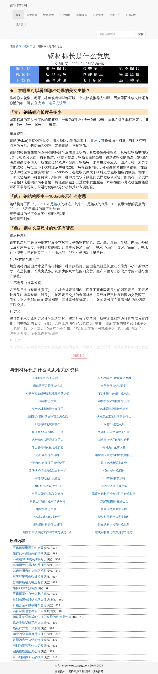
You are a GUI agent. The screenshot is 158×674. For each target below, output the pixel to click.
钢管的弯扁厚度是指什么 (30, 634)
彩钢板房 (81, 15)
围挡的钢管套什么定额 (28, 645)
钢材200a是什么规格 (114, 486)
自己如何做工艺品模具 (28, 657)
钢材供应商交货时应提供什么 (114, 455)
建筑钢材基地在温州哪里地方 (114, 532)
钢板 (57, 203)
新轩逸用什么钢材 (47, 455)
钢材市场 (29, 46)
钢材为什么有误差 (113, 447)
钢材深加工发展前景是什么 (114, 416)
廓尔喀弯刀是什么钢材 (47, 385)
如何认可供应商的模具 (28, 553)
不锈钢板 (65, 15)
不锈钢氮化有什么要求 (28, 593)
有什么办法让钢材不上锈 (47, 432)
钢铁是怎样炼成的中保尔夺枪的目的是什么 (42, 616)
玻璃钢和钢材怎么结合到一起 (47, 470)
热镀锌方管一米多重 (26, 628)
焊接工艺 (114, 15)
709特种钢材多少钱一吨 (47, 486)
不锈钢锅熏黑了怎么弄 (28, 547)
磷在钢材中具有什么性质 (114, 524)
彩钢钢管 (98, 15)
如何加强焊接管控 (25, 588)
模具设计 (20, 24)
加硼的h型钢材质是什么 (47, 378)
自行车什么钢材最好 (114, 385)
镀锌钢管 (48, 15)
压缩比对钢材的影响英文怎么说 (47, 416)
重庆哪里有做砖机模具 (28, 576)
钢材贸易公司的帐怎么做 (114, 401)
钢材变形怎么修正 (47, 509)
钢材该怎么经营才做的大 (47, 439)
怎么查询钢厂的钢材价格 (114, 439)
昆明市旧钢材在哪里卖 (113, 501)
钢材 (94, 140)
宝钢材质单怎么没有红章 (114, 432)
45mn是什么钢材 (114, 470)
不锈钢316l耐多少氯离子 (29, 559)
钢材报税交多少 (114, 424)
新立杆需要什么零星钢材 (114, 517)
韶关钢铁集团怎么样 (26, 651)
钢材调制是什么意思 (47, 478)
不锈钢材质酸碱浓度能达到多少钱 (47, 393)
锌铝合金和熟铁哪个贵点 (30, 605)
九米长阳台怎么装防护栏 (30, 570)
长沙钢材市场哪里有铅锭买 (47, 463)
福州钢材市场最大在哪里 (47, 409)
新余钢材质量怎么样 (114, 509)
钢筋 (28, 112)
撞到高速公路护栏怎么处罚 (31, 599)
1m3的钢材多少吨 (113, 478)
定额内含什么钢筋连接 (28, 639)
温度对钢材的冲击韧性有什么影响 (113, 493)
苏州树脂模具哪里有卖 (28, 582)
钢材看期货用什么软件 (113, 409)
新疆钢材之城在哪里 (47, 424)
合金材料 (131, 15)
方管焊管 (32, 15)
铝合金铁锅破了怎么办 (28, 622)
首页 (18, 15)
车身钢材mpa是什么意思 (114, 393)
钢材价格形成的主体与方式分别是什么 (47, 532)
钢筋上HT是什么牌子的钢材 (47, 501)
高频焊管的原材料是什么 (30, 565)
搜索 (140, 34)
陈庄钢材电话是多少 (114, 463)
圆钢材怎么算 (47, 401)
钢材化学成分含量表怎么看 (114, 378)
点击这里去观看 (54, 102)
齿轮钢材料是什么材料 (47, 524)
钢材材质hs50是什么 (47, 517)
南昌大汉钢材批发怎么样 (47, 493)
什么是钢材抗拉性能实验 (47, 447)
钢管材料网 (18, 5)
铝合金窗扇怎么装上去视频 (31, 611)
